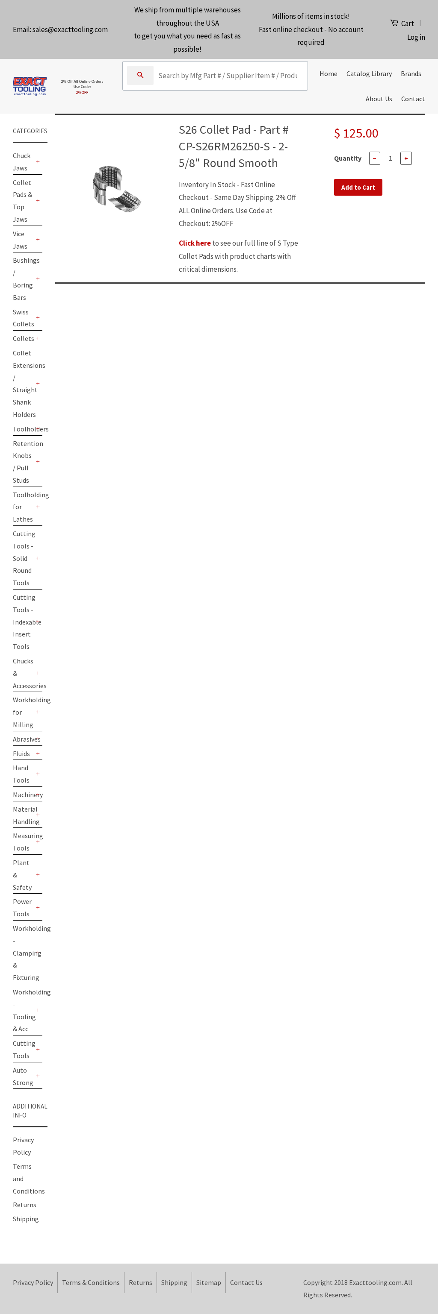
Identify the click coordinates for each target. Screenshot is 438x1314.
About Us (379, 98)
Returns (24, 1204)
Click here (195, 243)
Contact (413, 98)
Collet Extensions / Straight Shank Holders (23, 384)
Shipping (26, 1218)
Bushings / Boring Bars (23, 278)
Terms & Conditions (91, 1282)
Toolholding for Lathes (23, 507)
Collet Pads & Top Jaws (22, 200)
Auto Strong (23, 1076)
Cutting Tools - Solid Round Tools (23, 558)
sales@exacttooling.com (70, 29)
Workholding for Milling (23, 712)
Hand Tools (21, 773)
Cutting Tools (23, 1049)
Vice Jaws (20, 239)
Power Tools (22, 907)
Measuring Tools (23, 841)
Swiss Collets (23, 318)
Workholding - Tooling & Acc (23, 1010)
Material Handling (23, 815)
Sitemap (208, 1282)
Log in (416, 37)
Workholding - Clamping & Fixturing (23, 953)
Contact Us (246, 1282)
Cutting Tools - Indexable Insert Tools (23, 622)
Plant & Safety (22, 875)
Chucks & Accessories (23, 673)
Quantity (347, 158)
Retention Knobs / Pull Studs (23, 461)
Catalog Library (369, 73)
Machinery (23, 794)
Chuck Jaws (21, 161)
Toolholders (23, 429)
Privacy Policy (33, 1282)
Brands (411, 73)
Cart (407, 23)
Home (328, 73)
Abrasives (23, 739)
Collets (23, 338)
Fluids (21, 753)
